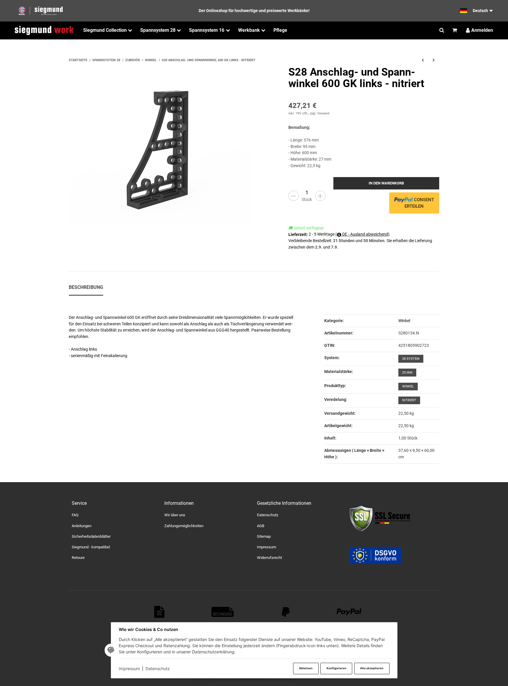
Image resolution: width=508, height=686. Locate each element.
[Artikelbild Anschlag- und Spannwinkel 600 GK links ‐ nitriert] (160, 157)
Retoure (78, 557)
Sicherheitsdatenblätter (91, 536)
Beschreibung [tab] (86, 287)
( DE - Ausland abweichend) (362, 234)
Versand (323, 113)
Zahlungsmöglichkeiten (183, 526)
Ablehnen (306, 668)
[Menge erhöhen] (320, 196)
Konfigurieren (336, 668)
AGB (260, 526)
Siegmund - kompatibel (91, 547)
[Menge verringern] (293, 196)
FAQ (75, 515)
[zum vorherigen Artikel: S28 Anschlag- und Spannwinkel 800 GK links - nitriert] (422, 60)
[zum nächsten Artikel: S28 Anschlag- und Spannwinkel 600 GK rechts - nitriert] (433, 60)
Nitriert (409, 400)
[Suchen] (441, 30)
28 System (411, 359)
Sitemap (264, 536)
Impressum (129, 668)
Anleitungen (81, 526)
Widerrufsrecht (269, 557)
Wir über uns (174, 515)
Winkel (404, 320)
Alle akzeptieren (371, 668)
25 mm (407, 372)
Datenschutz (158, 668)
